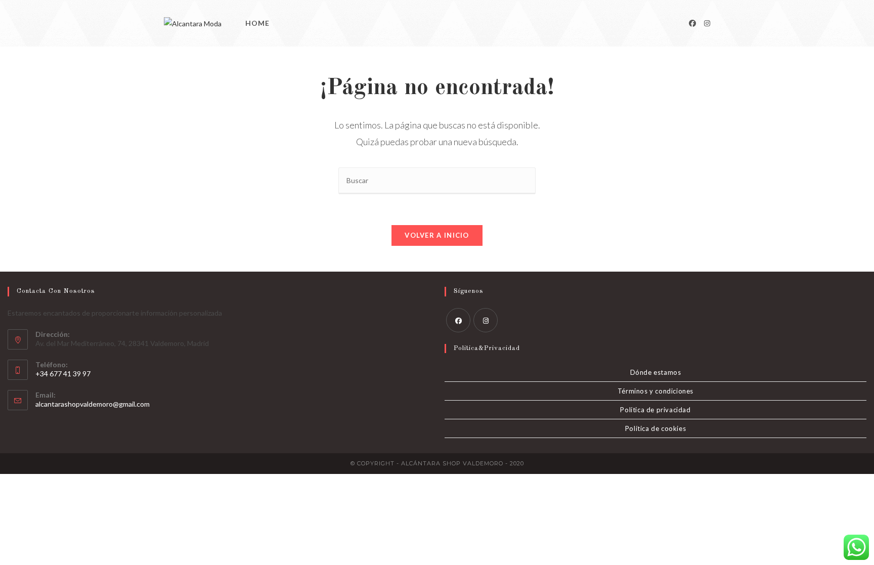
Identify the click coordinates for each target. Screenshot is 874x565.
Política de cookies (655, 428)
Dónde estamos (655, 372)
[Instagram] (707, 23)
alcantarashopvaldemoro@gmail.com (92, 404)
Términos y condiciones (655, 391)
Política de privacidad (655, 410)
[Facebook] (692, 23)
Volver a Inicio (437, 235)
